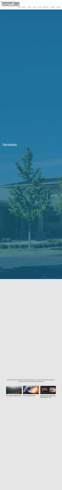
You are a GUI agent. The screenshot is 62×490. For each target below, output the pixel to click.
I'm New (39, 7)
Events (29, 7)
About (23, 7)
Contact (58, 7)
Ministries (45, 7)
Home (19, 7)
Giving (34, 7)
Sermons (53, 7)
